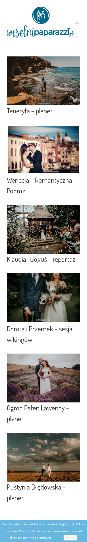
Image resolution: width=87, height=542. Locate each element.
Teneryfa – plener (30, 110)
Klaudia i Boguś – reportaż (41, 259)
